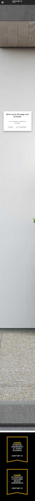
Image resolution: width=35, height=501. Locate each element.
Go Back (10, 127)
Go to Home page (21, 127)
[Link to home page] (17, 2)
